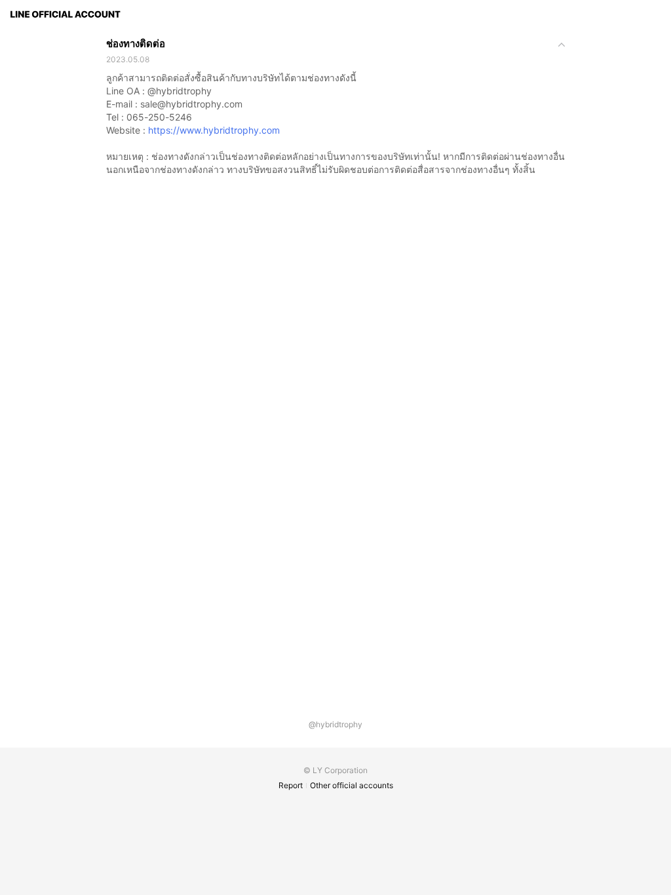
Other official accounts (351, 785)
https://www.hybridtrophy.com (214, 130)
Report (290, 785)
